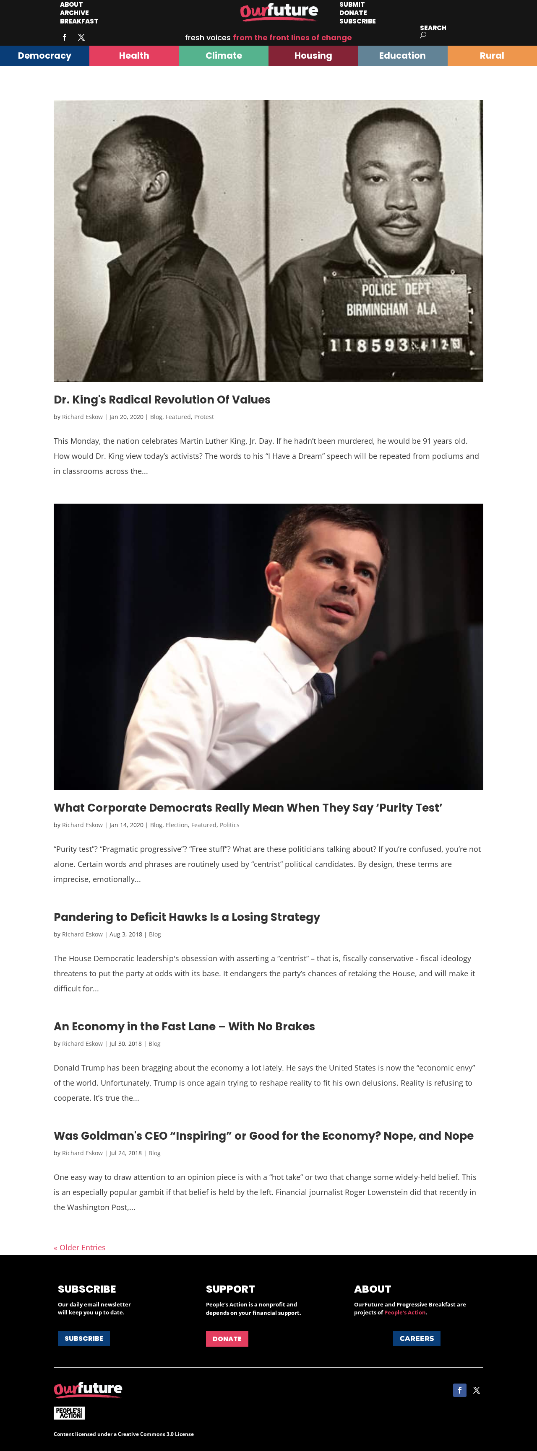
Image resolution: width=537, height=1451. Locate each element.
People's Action (405, 1312)
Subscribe (357, 21)
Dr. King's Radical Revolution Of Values (162, 399)
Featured (178, 417)
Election (177, 825)
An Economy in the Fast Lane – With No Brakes (184, 1026)
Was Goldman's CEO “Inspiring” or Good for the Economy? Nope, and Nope (264, 1135)
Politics (230, 825)
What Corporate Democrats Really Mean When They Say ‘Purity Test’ (248, 807)
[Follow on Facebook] (64, 37)
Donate (227, 1339)
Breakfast (79, 21)
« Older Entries (80, 1247)
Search (433, 27)
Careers (417, 1338)
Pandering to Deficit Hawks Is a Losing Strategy (187, 917)
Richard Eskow (82, 417)
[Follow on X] (81, 37)
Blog (156, 417)
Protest (204, 417)
